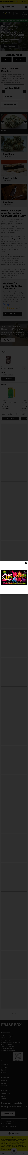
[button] (25, 563)
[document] (14, 577)
